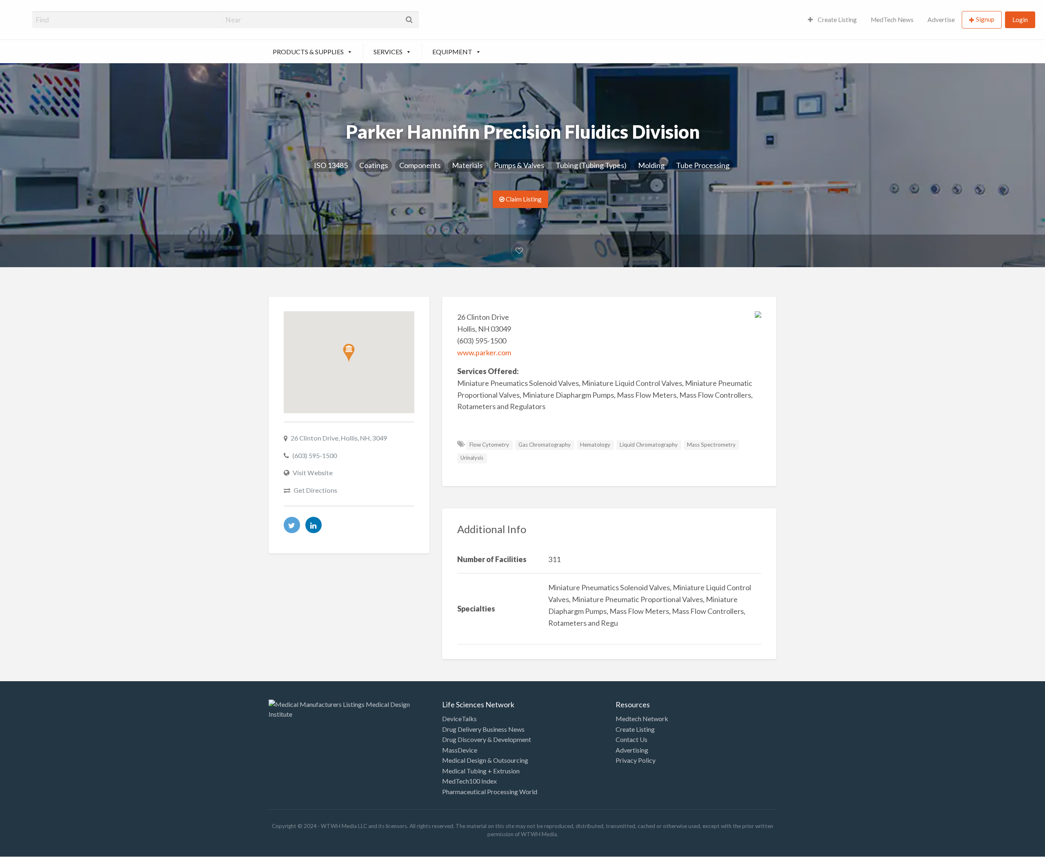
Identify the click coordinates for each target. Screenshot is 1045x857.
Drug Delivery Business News (483, 729)
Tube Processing (702, 165)
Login (1020, 19)
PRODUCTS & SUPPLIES (308, 51)
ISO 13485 (331, 165)
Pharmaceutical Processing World (489, 791)
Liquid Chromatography (649, 444)
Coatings (373, 165)
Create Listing (836, 19)
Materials (467, 165)
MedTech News (892, 19)
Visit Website (313, 472)
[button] (349, 353)
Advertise (941, 19)
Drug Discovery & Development (486, 739)
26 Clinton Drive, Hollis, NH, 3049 (339, 438)
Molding (651, 165)
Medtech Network (642, 718)
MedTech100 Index (469, 781)
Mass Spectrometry (711, 444)
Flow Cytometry (489, 444)
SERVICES (388, 51)
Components (419, 165)
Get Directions (315, 490)
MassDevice (459, 750)
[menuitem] (832, 20)
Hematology (595, 444)
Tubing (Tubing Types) (591, 165)
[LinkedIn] (313, 525)
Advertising (632, 750)
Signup (985, 19)
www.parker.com (484, 352)
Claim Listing (523, 199)
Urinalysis (471, 457)
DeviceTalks (459, 718)
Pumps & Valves (519, 165)
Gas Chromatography (544, 444)
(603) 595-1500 (314, 455)
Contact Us (631, 739)
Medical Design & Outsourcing (485, 760)
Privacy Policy (636, 760)
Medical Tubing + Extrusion (481, 771)
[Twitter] (292, 525)
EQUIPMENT (452, 51)
